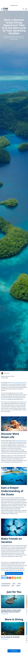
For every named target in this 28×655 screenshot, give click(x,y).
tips (2, 567)
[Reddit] (12, 578)
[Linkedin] (7, 578)
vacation (18, 585)
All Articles (14, 651)
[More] (20, 578)
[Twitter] (5, 578)
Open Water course (5, 585)
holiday (19, 583)
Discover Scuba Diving (6, 583)
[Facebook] (2, 578)
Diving (14, 583)
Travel (13, 585)
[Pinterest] (10, 578)
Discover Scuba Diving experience (18, 382)
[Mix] (15, 578)
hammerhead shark (20, 440)
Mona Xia (6, 373)
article (25, 402)
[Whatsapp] (17, 578)
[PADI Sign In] (26, 9)
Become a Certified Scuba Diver (14, 573)
